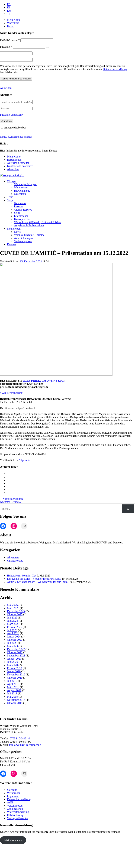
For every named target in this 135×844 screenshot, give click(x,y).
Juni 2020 (12, 661)
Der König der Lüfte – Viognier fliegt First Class (34, 578)
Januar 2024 (14, 636)
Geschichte (20, 193)
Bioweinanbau (22, 190)
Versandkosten (15, 805)
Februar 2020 (14, 668)
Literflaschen (21, 215)
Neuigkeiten (14, 228)
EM (9, 10)
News (17, 231)
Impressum (13, 796)
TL (9, 13)
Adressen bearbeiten (18, 162)
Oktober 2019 (14, 677)
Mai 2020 (12, 664)
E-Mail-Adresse (10, 40)
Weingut (11, 181)
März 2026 (13, 608)
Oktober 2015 (14, 702)
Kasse (10, 26)
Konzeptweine (22, 219)
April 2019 (13, 683)
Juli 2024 (12, 630)
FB (9, 4)
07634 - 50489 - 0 (20, 738)
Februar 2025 (14, 627)
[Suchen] (128, 508)
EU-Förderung (15, 815)
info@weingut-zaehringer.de (25, 744)
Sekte (17, 212)
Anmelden (6, 87)
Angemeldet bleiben (15, 127)
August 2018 (14, 690)
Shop (10, 200)
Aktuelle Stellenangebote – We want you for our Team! (37, 581)
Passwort (6, 46)
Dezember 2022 (16, 649)
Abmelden (13, 169)
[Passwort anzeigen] (47, 47)
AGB (10, 802)
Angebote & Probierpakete (29, 225)
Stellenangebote (23, 241)
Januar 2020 (14, 671)
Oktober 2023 (14, 639)
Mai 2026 (12, 604)
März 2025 (13, 623)
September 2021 (16, 655)
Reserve (18, 206)
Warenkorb (13, 22)
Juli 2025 (12, 617)
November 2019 (16, 674)
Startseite (12, 789)
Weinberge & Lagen (25, 184)
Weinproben (21, 187)
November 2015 (16, 699)
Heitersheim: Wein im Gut (21, 575)
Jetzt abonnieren (13, 840)
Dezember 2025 (16, 611)
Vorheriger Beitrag (11, 498)
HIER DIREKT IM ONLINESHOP (44, 380)
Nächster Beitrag (10, 501)
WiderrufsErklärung (18, 811)
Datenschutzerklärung (115, 69)
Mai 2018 (12, 696)
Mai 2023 (12, 646)
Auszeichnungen (23, 238)
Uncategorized (15, 560)
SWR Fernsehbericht (11, 392)
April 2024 (13, 633)
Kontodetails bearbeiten (20, 166)
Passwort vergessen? (11, 114)
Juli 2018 (12, 693)
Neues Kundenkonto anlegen (16, 136)
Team (10, 196)
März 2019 (13, 687)
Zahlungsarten (15, 808)
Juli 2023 (12, 642)
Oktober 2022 (14, 652)
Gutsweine (20, 203)
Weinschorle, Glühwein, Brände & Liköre (37, 222)
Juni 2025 (12, 620)
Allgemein (24, 460)
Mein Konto (14, 19)
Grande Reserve (23, 209)
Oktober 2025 (14, 614)
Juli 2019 (12, 680)
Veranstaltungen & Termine (29, 234)
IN (8, 7)
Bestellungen (14, 159)
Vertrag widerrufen (17, 818)
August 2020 (14, 658)
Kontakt (11, 244)
